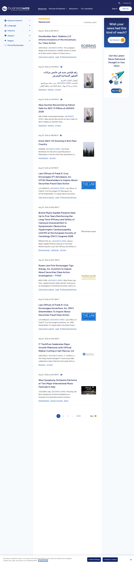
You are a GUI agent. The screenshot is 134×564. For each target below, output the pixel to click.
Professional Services (68, 57)
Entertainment (44, 401)
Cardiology (55, 250)
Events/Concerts (56, 401)
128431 (79, 416)
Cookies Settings (94, 559)
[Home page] (15, 8)
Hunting (51, 89)
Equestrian (42, 89)
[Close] (130, 560)
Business (42, 365)
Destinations (43, 158)
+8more (52, 158)
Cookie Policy (43, 560)
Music (66, 401)
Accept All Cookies (110, 559)
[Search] (119, 3)
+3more (58, 89)
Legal (57, 57)
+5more (49, 365)
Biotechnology (44, 250)
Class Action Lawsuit (46, 57)
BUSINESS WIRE (55, 48)
